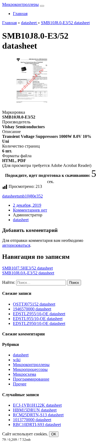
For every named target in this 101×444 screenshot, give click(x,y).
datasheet (10, 196)
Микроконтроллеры (20, 4)
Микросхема (24, 374)
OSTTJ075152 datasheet (34, 304)
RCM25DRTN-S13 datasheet (38, 415)
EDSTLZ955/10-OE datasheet (39, 313)
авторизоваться (16, 245)
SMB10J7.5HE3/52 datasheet (27, 268)
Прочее (19, 384)
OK (53, 434)
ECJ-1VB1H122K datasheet (37, 405)
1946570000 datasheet (32, 309)
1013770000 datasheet (32, 419)
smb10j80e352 (30, 196)
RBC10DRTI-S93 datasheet (37, 424)
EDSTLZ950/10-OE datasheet (39, 323)
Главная (20, 13)
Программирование (31, 379)
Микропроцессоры (30, 369)
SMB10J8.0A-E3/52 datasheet (28, 273)
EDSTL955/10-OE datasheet (37, 318)
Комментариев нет (30, 210)
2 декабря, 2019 (27, 205)
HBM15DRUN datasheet (35, 410)
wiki (16, 359)
